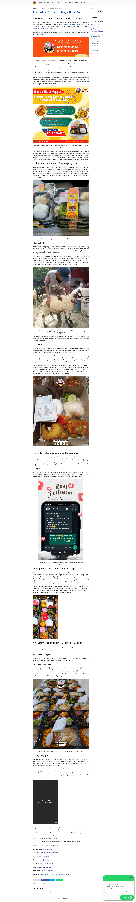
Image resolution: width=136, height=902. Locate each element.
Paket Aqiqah (67, 2)
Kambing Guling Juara (46, 871)
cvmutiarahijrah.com (47, 849)
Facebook (45, 880)
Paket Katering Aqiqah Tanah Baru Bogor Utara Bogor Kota (97, 36)
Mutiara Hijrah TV (44, 856)
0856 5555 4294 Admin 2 (62, 874)
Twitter (52, 880)
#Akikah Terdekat (42, 884)
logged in (43, 892)
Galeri (58, 2)
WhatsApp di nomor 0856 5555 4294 (44, 29)
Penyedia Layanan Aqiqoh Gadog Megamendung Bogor (97, 29)
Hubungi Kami (84, 2)
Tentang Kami (48, 2)
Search (93, 9)
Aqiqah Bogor (41, 8)
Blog (76, 2)
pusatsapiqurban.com (51, 853)
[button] (131, 878)
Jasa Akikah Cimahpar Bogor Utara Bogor (74, 25)
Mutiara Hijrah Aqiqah (43, 860)
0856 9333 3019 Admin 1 (47, 874)
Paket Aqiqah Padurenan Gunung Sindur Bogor (96, 52)
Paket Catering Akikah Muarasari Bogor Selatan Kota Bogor (97, 23)
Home (40, 2)
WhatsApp (60, 880)
